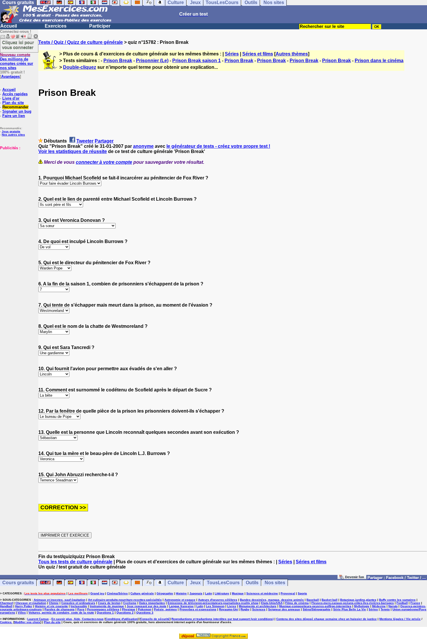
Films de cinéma (297, 603)
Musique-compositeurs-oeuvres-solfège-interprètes (315, 606)
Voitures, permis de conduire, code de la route (61, 612)
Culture (176, 582)
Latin (208, 593)
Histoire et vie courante (51, 606)
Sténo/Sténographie (317, 609)
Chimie (54, 603)
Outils (252, 582)
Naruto (393, 606)
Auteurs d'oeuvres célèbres (217, 599)
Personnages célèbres (103, 609)
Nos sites (275, 582)
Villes (22, 612)
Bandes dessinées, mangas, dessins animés (272, 599)
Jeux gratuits (11, 131)
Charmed (6, 603)
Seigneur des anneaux (284, 609)
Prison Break (117, 60)
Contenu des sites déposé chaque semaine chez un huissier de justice (326, 619)
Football (402, 603)
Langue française (181, 606)
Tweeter (85, 141)
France (415, 603)
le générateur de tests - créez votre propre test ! (218, 146)
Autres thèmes (292, 53)
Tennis (385, 609)
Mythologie (361, 606)
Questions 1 (105, 612)
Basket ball (330, 599)
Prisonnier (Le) (152, 60)
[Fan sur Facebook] (352, 577)
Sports (302, 593)
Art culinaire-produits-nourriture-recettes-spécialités (125, 599)
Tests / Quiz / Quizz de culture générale (80, 42)
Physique (128, 609)
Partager (104, 141)
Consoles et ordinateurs (78, 603)
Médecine (379, 606)
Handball (6, 606)
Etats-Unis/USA (272, 603)
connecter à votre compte (104, 162)
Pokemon (144, 609)
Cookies (6, 622)
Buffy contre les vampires (397, 599)
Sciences (258, 609)
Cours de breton (109, 603)
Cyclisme (130, 603)
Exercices (56, 26)
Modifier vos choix (27, 622)
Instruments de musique (107, 606)
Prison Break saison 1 (196, 60)
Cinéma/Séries (117, 593)
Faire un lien (13, 116)
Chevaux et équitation (30, 603)
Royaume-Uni (228, 609)
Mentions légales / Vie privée (400, 619)
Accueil (8, 26)
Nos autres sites (13, 134)
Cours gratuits (18, 582)
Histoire (181, 593)
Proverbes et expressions (198, 609)
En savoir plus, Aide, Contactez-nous (77, 619)
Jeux (195, 582)
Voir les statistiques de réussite (72, 151)
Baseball (312, 599)
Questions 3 (144, 612)
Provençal (288, 593)
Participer (99, 26)
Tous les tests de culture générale (75, 561)
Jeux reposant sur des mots (146, 606)
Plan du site (13, 102)
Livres (231, 606)
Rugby (245, 609)
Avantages (10, 76)
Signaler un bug (16, 111)
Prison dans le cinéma (379, 60)
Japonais (195, 593)
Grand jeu (97, 593)
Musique (238, 593)
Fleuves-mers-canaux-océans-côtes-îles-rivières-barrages (352, 603)
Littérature (222, 593)
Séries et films (257, 53)
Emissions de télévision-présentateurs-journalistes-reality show (213, 603)
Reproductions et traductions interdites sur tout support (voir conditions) (222, 619)
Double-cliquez (79, 67)
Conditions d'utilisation (121, 619)
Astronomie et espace (179, 599)
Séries (232, 53)
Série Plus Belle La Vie (349, 609)
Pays (81, 609)
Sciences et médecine (262, 593)
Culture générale (142, 593)
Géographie (165, 593)
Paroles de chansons (59, 609)
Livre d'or (10, 98)
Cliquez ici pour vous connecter (18, 45)
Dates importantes (152, 603)
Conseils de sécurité (155, 619)
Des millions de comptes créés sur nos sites (16, 61)
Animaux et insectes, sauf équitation (59, 599)
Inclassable (79, 606)
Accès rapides (15, 94)
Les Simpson (215, 606)
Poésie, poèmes (165, 609)
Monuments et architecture (258, 606)
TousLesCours (223, 582)
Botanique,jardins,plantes (358, 599)
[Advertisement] (17, 179)
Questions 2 (125, 612)
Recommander (15, 107)
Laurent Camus (38, 619)
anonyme (143, 146)
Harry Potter (23, 606)
